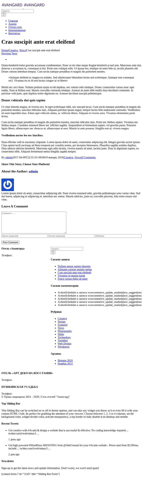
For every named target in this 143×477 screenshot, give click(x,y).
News (78, 157)
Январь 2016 (65, 360)
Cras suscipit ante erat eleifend (74, 272)
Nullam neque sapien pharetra (74, 266)
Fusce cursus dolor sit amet (72, 278)
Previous (6, 53)
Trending (63, 340)
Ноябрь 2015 (65, 363)
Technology (64, 337)
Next (14, 53)
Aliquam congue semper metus (75, 269)
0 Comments (89, 157)
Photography (65, 331)
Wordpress (63, 346)
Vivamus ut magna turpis (71, 275)
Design (62, 321)
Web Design (64, 343)
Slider (61, 334)
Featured (62, 324)
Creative (68, 157)
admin (8, 157)
